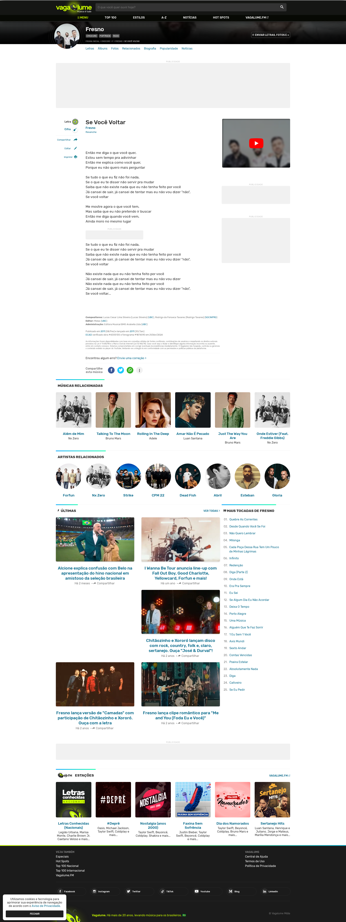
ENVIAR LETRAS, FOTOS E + (272, 35)
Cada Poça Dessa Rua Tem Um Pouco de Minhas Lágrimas (254, 549)
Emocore (91, 36)
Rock (116, 36)
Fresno (95, 29)
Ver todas (210, 510)
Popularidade (169, 48)
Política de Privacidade (260, 866)
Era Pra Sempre (239, 586)
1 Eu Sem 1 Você (240, 634)
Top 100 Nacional (67, 866)
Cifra (68, 129)
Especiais (62, 856)
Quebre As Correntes (243, 519)
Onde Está (236, 579)
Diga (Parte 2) (238, 572)
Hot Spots (221, 17)
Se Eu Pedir (237, 689)
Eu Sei (233, 593)
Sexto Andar (237, 648)
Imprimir (68, 157)
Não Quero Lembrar (242, 533)
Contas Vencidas (240, 655)
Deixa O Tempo (239, 606)
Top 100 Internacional (70, 870)
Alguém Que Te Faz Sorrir (246, 627)
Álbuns (102, 48)
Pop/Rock (105, 36)
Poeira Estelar (238, 662)
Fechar (34, 913)
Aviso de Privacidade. (46, 906)
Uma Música (237, 620)
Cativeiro (235, 682)
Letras (90, 48)
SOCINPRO (211, 317)
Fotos (115, 48)
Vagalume (74, 7)
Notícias (189, 17)
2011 (103, 331)
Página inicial (92, 41)
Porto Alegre (237, 613)
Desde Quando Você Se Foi (247, 526)
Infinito (234, 558)
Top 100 (110, 17)
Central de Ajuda (256, 856)
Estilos (139, 17)
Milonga (234, 540)
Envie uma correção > (131, 358)
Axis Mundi (236, 641)
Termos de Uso (255, 861)
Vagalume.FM (256, 17)
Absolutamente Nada (243, 669)
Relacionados (131, 48)
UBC (150, 317)
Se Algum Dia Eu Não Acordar (249, 600)
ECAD (89, 334)
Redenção (236, 565)
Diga (232, 676)
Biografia (150, 48)
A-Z (164, 17)
